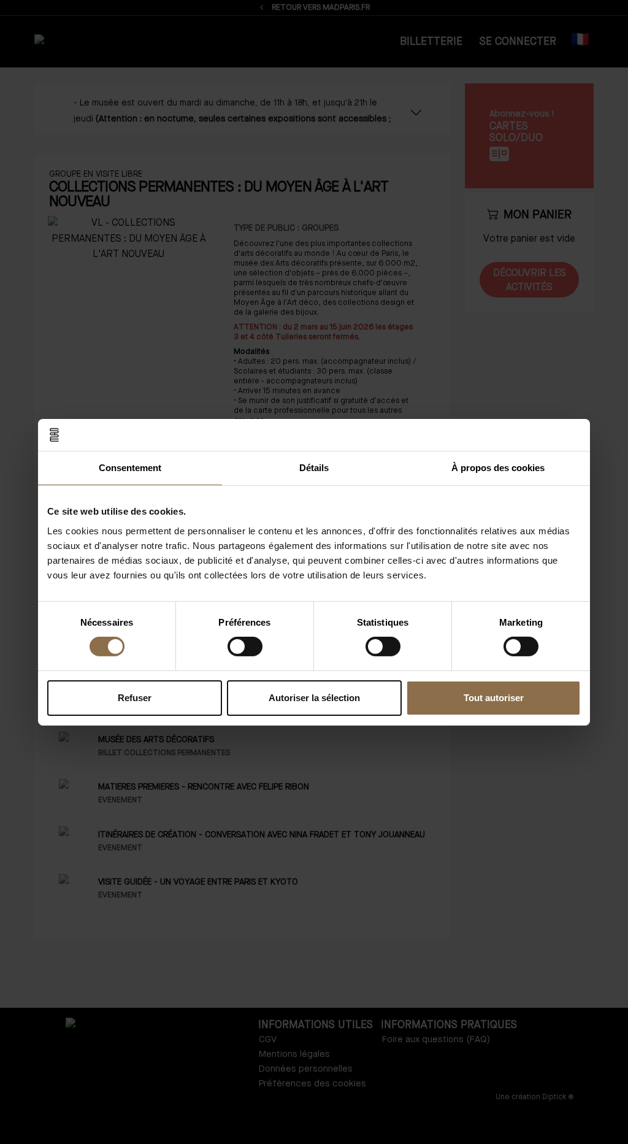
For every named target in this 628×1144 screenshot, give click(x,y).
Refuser (134, 698)
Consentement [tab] (130, 468)
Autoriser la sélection (314, 698)
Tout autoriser (494, 698)
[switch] (245, 646)
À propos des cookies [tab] (498, 468)
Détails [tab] (314, 468)
